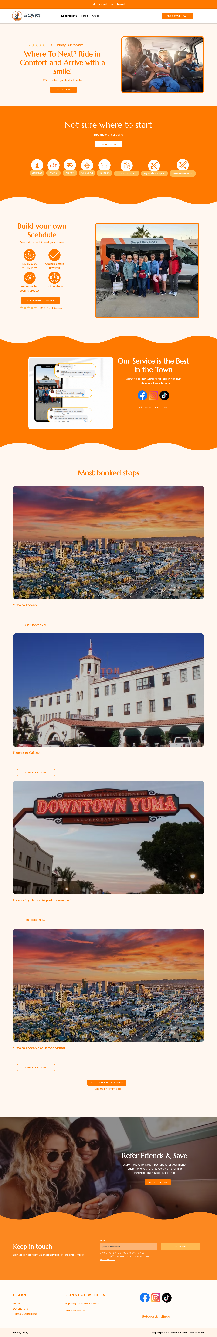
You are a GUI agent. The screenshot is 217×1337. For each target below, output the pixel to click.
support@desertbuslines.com (83, 1303)
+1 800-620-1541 (75, 1310)
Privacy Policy (20, 1332)
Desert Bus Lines (179, 1332)
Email (103, 1240)
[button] (96, 16)
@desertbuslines (153, 407)
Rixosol (200, 1332)
